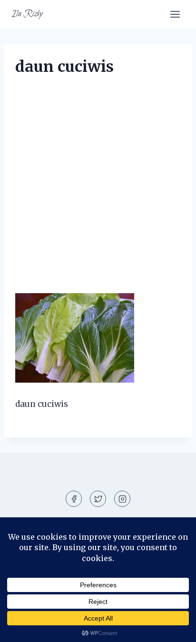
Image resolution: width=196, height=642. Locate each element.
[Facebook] (74, 499)
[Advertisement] (98, 191)
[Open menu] (175, 14)
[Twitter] (98, 499)
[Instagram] (122, 499)
